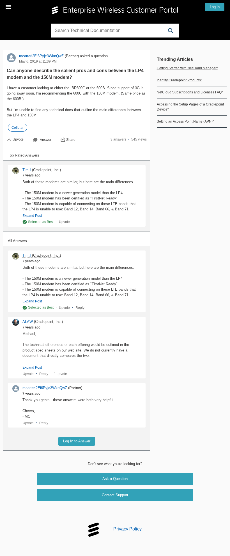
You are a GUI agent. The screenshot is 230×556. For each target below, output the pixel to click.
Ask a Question (115, 479)
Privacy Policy (127, 529)
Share (70, 140)
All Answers (17, 241)
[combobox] (106, 30)
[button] (170, 30)
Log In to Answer (76, 441)
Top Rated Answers (23, 155)
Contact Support (115, 495)
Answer (45, 140)
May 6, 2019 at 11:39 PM (38, 61)
